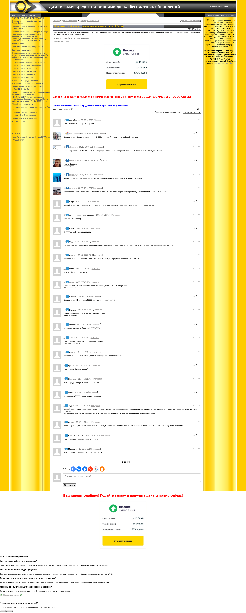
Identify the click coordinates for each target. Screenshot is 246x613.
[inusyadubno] (57, 136)
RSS (232, 7)
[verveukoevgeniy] (57, 163)
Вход (33, 15)
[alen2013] (57, 191)
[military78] (57, 177)
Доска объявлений (69, 21)
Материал (98, 120)
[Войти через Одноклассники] (102, 469)
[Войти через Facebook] (84, 469)
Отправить (69, 485)
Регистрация (24, 15)
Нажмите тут (73, 565)
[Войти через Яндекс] (90, 469)
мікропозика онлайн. (223, 63)
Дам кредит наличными (89, 21)
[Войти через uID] (73, 469)
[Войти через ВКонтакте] (78, 469)
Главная (15, 15)
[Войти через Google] (96, 469)
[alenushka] (57, 150)
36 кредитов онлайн (11, 595)
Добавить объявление (190, 21)
